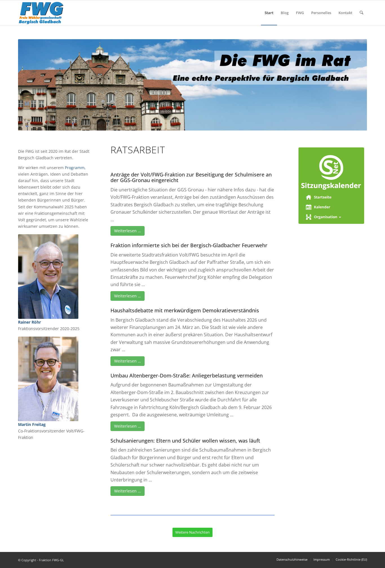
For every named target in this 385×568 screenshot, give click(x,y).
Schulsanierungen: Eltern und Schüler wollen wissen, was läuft (185, 440)
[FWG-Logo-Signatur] (41, 12)
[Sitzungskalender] (331, 185)
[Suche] (361, 12)
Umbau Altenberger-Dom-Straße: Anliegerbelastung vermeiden (186, 375)
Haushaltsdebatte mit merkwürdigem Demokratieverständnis (184, 310)
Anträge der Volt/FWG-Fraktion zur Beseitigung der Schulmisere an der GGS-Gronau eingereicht (191, 177)
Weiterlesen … (127, 230)
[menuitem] (269, 12)
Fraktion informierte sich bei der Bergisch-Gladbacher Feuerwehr (188, 245)
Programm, (75, 167)
